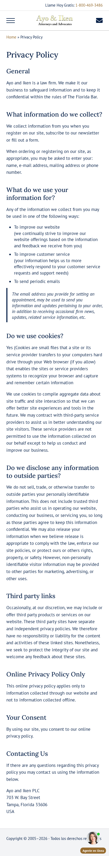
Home (11, 37)
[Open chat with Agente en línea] (93, 838)
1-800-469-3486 (89, 5)
